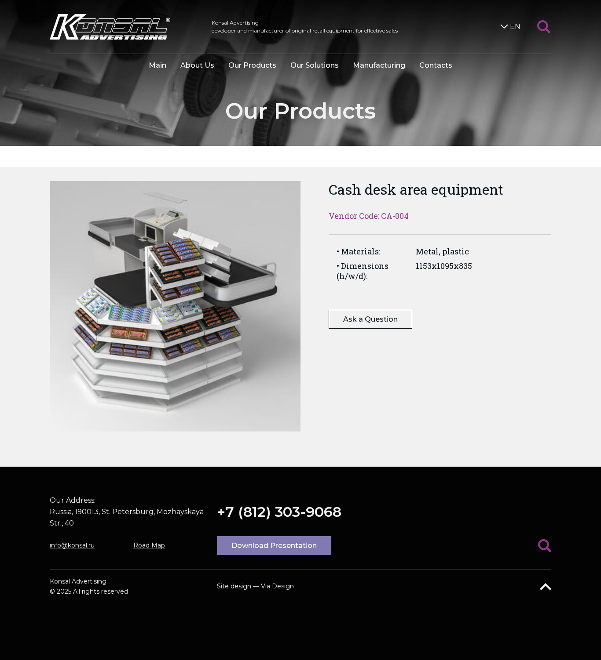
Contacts (435, 65)
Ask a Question (370, 319)
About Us (197, 65)
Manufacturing (379, 65)
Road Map (149, 545)
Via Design (277, 586)
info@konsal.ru (72, 545)
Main (157, 65)
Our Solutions (314, 65)
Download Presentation (274, 545)
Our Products (252, 65)
